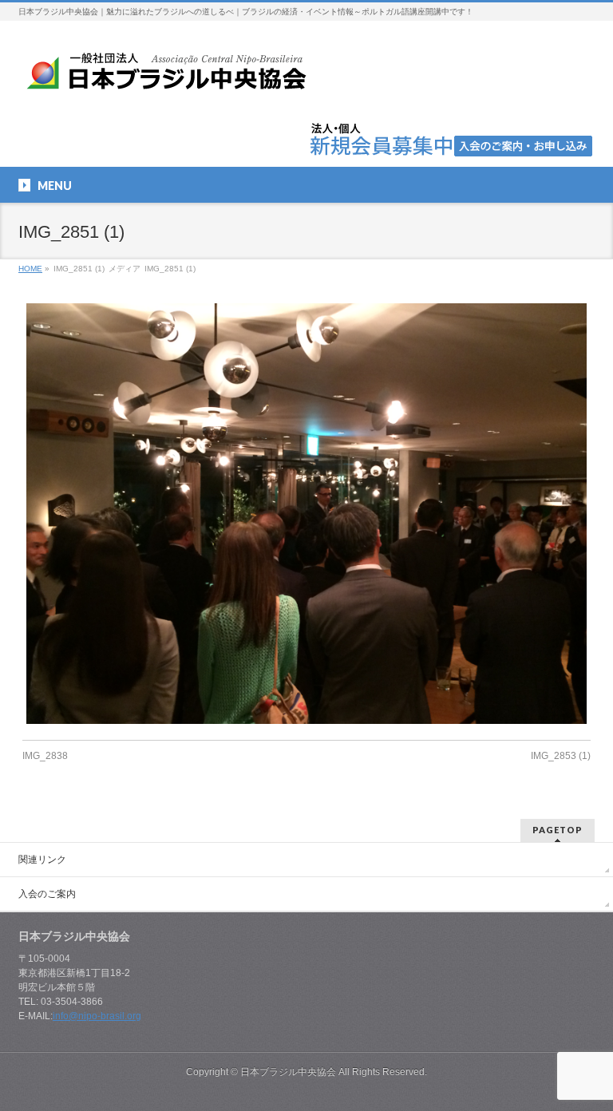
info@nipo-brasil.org (97, 1016)
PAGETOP (557, 829)
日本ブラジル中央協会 (288, 1071)
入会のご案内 (47, 893)
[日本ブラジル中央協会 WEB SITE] (172, 77)
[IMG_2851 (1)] (306, 513)
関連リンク (42, 859)
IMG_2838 (45, 755)
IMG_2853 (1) (561, 755)
